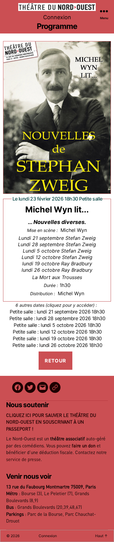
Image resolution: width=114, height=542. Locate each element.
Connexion (57, 17)
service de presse (23, 460)
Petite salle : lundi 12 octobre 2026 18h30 (57, 332)
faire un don (83, 446)
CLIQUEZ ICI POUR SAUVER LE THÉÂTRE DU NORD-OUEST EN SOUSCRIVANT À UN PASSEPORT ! (51, 422)
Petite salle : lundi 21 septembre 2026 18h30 (57, 312)
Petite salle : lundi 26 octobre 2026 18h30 (57, 345)
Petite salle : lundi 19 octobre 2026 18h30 (57, 338)
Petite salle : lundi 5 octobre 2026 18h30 (57, 325)
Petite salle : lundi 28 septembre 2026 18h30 (57, 318)
